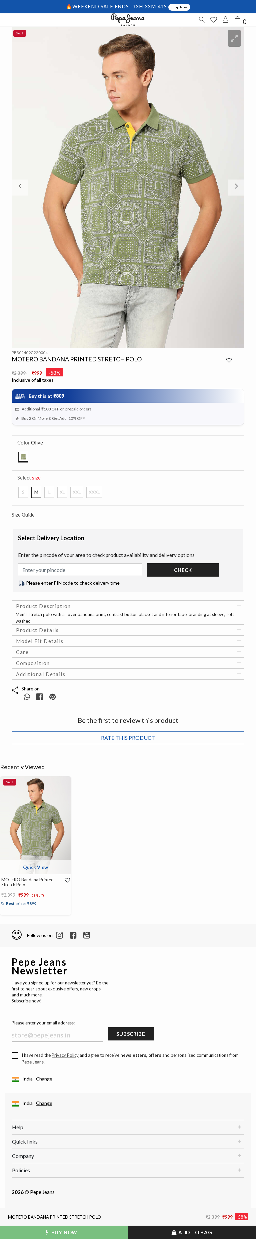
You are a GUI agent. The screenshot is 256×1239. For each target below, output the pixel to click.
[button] (29, 187)
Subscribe (130, 1034)
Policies (21, 1170)
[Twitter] (87, 935)
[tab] (128, 606)
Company (23, 1156)
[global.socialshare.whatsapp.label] (27, 696)
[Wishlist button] (213, 19)
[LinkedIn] (59, 935)
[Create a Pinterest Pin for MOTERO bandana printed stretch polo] (52, 696)
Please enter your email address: (43, 1022)
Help (17, 1127)
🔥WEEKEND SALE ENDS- (99, 6)
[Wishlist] (65, 880)
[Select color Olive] (23, 457)
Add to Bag (194, 1232)
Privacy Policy (65, 1055)
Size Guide (23, 515)
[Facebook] (73, 935)
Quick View (35, 867)
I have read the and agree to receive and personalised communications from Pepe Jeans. (130, 1058)
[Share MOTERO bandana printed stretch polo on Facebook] (40, 696)
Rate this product (128, 737)
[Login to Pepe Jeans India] (225, 19)
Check (183, 570)
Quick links (25, 1141)
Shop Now (179, 7)
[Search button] (201, 19)
